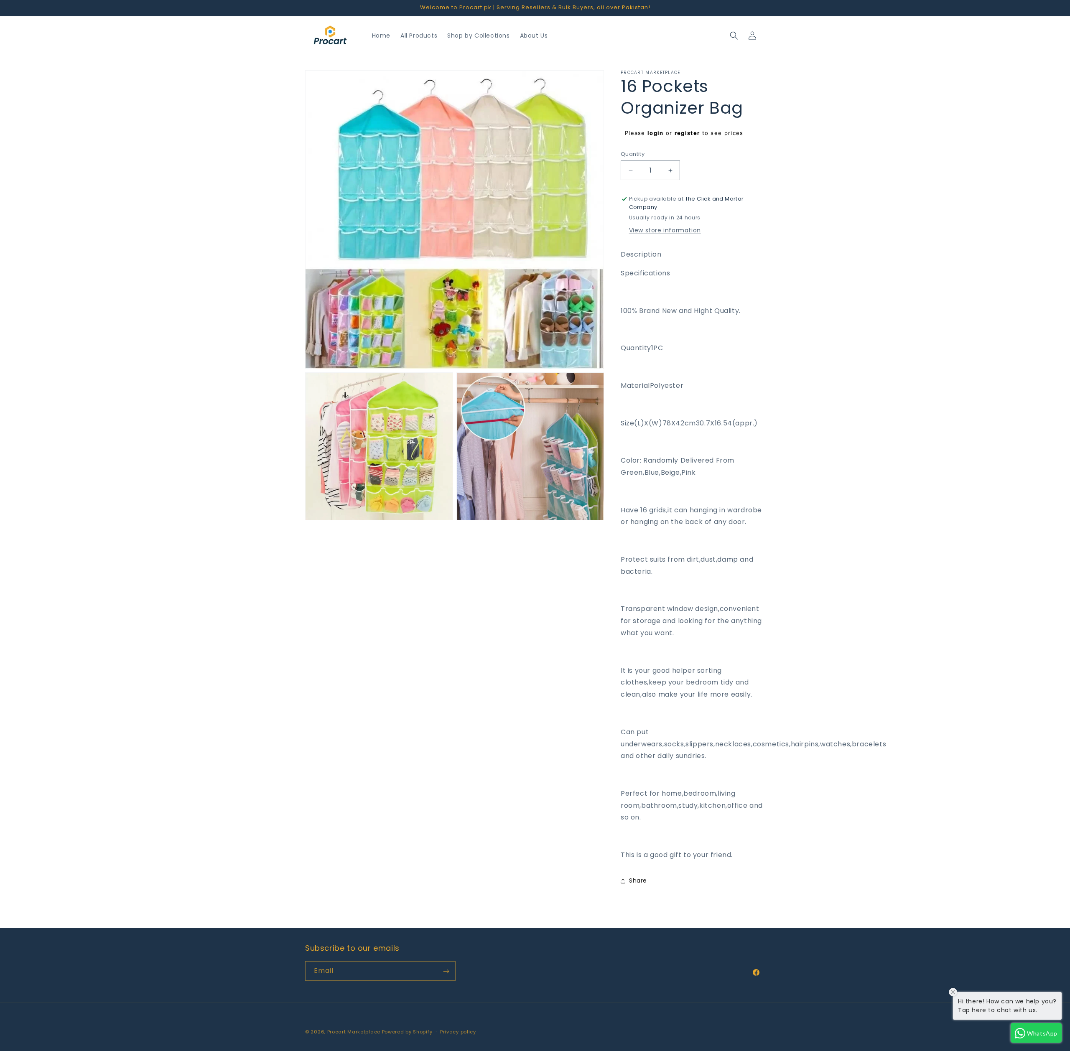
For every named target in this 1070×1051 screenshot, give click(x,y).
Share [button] (638, 881)
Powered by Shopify (407, 1031)
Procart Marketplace (353, 1031)
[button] (734, 35)
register (687, 133)
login (655, 133)
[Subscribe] (446, 971)
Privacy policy (458, 1031)
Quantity (633, 154)
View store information (665, 230)
